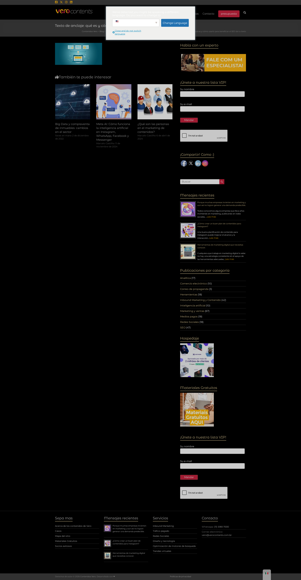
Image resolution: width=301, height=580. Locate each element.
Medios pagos (189, 316)
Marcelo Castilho (105, 143)
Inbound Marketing (163, 526)
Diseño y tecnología (164, 541)
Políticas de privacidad (180, 576)
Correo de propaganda (194, 289)
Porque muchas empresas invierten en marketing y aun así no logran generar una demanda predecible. (129, 529)
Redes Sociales (189, 322)
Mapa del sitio (62, 536)
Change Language (175, 22)
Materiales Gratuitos (66, 541)
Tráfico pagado (161, 531)
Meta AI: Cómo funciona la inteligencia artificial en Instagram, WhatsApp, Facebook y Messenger (113, 132)
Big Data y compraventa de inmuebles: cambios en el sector (72, 128)
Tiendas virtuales (162, 551)
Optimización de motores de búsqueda (174, 546)
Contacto (208, 13)
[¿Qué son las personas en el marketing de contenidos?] (155, 85)
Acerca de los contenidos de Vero (73, 526)
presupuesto (229, 13)
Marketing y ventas (192, 311)
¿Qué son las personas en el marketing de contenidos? (153, 128)
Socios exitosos (63, 546)
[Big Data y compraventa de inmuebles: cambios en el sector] (72, 85)
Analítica (185, 278)
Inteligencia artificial (192, 305)
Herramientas (188, 294)
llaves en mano (63, 135)
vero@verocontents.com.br (217, 535)
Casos (58, 531)
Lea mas (211, 216)
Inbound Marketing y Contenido (200, 300)
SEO (182, 327)
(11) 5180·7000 (221, 526)
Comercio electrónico (193, 283)
